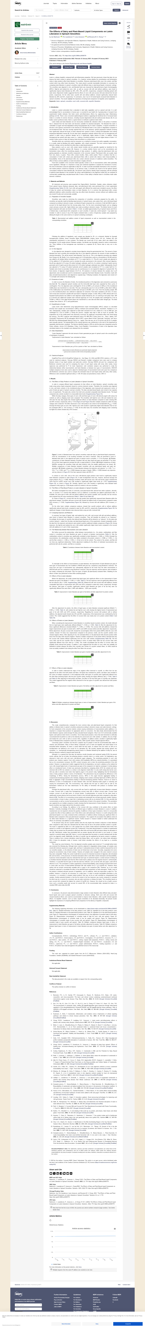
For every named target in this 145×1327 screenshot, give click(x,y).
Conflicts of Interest (21, 114)
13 (113, 269)
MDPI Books (96, 1300)
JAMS (94, 1311)
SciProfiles (96, 1306)
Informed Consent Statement (24, 110)
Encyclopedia (97, 1309)
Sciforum (95, 1297)
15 (108, 754)
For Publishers (77, 1306)
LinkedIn (115, 1297)
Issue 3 (37, 16)
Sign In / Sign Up (116, 3)
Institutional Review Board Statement (26, 108)
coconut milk (84, 101)
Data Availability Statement (23, 112)
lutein (58, 101)
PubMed (56, 1001)
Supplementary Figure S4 (73, 502)
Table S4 (90, 496)
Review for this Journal (27, 34)
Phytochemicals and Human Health (80, 63)
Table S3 (82, 496)
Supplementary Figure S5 (106, 508)
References (19, 116)
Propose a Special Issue (27, 39)
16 (91, 770)
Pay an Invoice (58, 1300)
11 (95, 157)
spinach (62, 101)
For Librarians (77, 1304)
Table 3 (83, 580)
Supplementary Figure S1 (94, 394)
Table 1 (75, 209)
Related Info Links (20, 59)
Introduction (19, 91)
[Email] (51, 1174)
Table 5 (114, 676)
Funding (18, 106)
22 (70, 834)
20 (95, 830)
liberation (97, 101)
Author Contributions (21, 103)
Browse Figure (69, 67)
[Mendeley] (71, 1174)
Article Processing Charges (62, 1297)
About (97, 3)
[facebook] (61, 1174)
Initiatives (88, 3)
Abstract (18, 89)
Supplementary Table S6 (103, 638)
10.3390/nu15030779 (47, 16)
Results (18, 95)
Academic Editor (20, 48)
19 (102, 799)
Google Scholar (105, 999)
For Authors (76, 1297)
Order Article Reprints (110, 23)
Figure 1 (79, 401)
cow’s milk (76, 101)
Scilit (94, 1304)
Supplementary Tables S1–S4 (59, 188)
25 (68, 885)
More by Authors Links (22, 63)
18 (56, 797)
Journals (46, 3)
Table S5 (52, 618)
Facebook (115, 1300)
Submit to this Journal (27, 30)
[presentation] (80, 342)
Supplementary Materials (23, 101)
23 (115, 859)
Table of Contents (21, 86)
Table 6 (54, 678)
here (58, 1209)
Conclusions (19, 99)
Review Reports (82, 67)
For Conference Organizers (81, 1311)
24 (98, 867)
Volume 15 (31, 16)
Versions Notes (95, 67)
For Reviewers (77, 1300)
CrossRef (113, 999)
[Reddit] (67, 1174)
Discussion (19, 97)
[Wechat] (64, 1174)
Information (64, 3)
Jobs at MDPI (57, 1306)
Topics (55, 3)
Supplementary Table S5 (75, 582)
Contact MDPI (58, 1304)
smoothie (69, 101)
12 (105, 172)
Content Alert (126, 1285)
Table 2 (108, 534)
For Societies (77, 1309)
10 (86, 157)
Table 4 (97, 625)
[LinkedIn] (57, 1174)
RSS (119, 1285)
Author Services (77, 3)
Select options (20, 1305)
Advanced (125, 10)
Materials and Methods (22, 93)
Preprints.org (96, 1302)
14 (52, 308)
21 (53, 832)
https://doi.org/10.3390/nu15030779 (75, 55)
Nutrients (23, 16)
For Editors (76, 1302)
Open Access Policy (59, 1302)
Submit (127, 3)
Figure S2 (88, 401)
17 (71, 778)
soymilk (91, 101)
